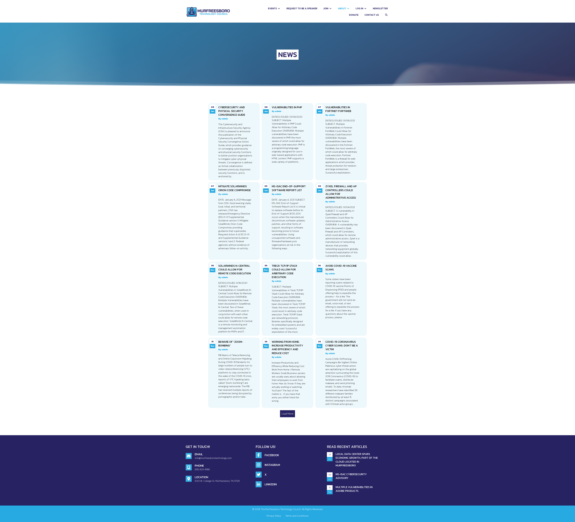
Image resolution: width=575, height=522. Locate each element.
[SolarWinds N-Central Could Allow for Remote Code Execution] (234, 299)
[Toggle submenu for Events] (279, 8)
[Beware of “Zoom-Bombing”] (234, 373)
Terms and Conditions (296, 516)
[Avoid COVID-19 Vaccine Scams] (341, 299)
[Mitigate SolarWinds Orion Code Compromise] (234, 221)
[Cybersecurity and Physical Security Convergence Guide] (234, 141)
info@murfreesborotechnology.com (213, 458)
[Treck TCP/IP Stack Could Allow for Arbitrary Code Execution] (287, 299)
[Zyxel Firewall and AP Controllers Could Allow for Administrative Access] (341, 221)
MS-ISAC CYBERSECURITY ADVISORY (351, 476)
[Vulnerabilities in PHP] (287, 141)
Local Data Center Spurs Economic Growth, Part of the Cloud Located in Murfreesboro (357, 459)
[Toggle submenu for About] (348, 8)
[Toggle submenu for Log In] (365, 8)
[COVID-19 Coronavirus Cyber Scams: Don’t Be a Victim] (341, 373)
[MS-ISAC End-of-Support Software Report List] (287, 221)
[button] (386, 15)
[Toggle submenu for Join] (330, 8)
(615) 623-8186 (202, 469)
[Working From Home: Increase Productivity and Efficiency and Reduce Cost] (287, 373)
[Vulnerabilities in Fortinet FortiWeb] (341, 141)
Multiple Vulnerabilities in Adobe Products (354, 489)
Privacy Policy (274, 516)
